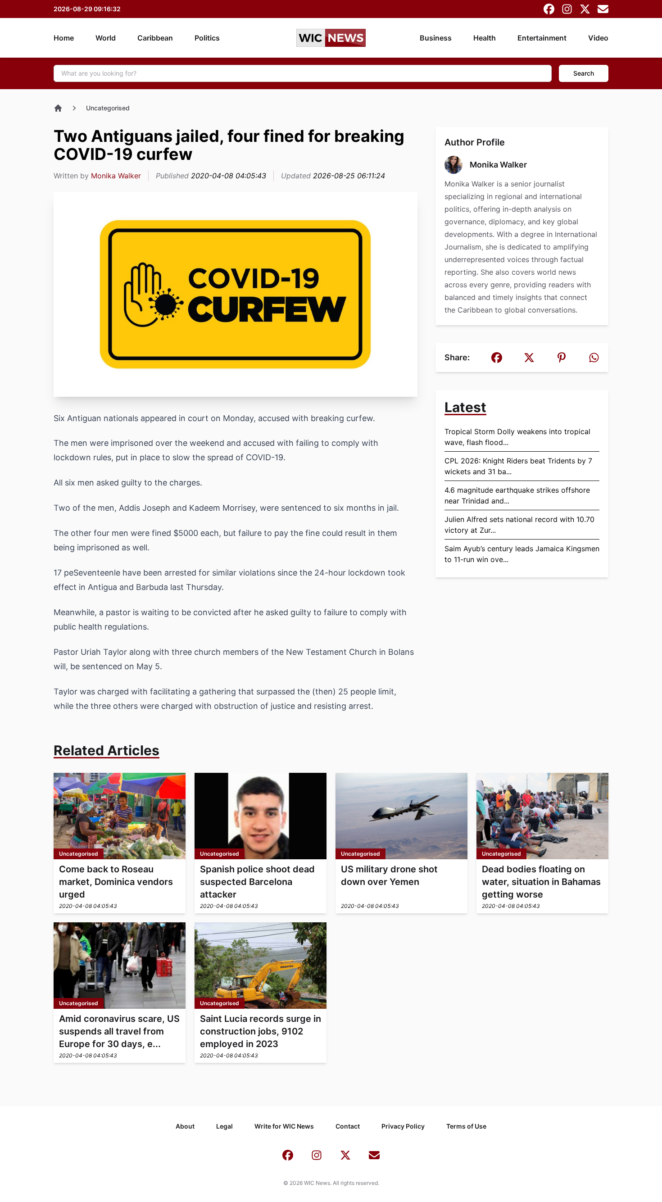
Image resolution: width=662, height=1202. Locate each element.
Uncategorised (108, 108)
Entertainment (542, 37)
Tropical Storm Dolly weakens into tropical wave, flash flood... (517, 437)
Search (583, 73)
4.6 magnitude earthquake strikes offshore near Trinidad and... (517, 495)
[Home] (58, 108)
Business (436, 37)
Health (484, 37)
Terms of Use (466, 1126)
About (185, 1126)
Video (598, 37)
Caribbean (155, 37)
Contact (348, 1126)
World (105, 37)
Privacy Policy (403, 1126)
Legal (224, 1126)
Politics (207, 37)
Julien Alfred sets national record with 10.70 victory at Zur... (519, 525)
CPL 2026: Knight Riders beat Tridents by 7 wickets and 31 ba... (518, 466)
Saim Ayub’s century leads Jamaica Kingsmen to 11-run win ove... (521, 554)
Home (64, 37)
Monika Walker (116, 175)
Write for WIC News (284, 1126)
